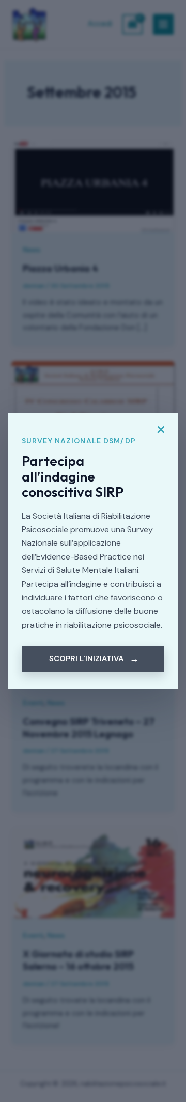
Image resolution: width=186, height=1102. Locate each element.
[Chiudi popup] (161, 430)
